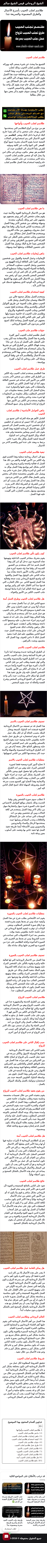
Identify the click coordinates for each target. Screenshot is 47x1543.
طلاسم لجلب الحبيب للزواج (28, 1454)
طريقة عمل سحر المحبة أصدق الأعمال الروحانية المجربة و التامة (35, 1522)
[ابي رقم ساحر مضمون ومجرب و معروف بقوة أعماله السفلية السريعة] (35, 1488)
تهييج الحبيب (33, 102)
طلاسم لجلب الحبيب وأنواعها (28, 1430)
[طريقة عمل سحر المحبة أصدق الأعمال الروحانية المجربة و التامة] (35, 1512)
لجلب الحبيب (32, 57)
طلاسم (42, 57)
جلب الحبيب (24, 95)
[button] (6, 1536)
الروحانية (26, 213)
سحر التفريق (22, 98)
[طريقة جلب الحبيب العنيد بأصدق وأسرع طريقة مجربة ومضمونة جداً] (12, 1512)
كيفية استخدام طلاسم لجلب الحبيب (25, 1439)
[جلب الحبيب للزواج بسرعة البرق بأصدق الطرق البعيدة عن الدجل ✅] (12, 1488)
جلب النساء (23, 102)
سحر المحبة (13, 95)
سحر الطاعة (33, 98)
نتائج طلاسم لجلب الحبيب (28, 1461)
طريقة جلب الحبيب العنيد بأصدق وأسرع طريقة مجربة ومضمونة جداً (12, 1522)
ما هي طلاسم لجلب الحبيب (28, 1433)
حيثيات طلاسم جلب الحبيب (28, 1442)
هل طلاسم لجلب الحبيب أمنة (27, 1457)
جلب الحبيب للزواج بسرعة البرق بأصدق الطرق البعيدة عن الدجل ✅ (12, 1499)
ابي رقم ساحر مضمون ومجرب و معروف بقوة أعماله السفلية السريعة (36, 1499)
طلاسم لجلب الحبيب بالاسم (28, 1448)
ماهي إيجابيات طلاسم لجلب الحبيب (25, 1436)
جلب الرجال (12, 102)
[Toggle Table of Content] (39, 1426)
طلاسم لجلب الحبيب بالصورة (28, 1451)
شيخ (36, 352)
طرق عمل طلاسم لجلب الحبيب (27, 1445)
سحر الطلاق (11, 98)
